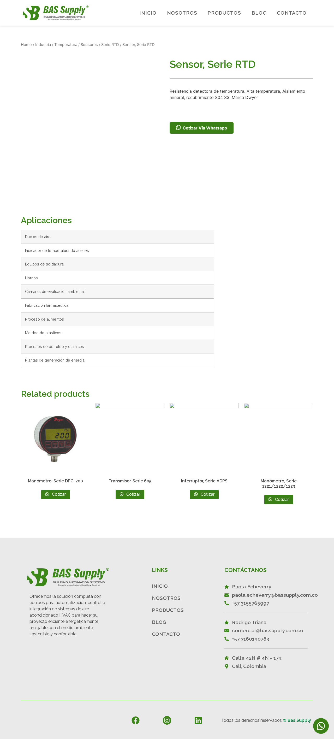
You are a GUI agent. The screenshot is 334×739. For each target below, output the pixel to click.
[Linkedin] (198, 720)
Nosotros (182, 13)
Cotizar (58, 494)
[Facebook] (135, 720)
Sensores (89, 44)
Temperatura (65, 44)
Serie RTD (110, 44)
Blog (259, 13)
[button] (321, 726)
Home (26, 44)
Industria (43, 44)
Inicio (147, 13)
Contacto (292, 13)
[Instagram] (167, 720)
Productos (224, 13)
